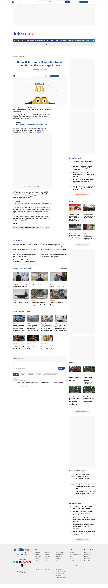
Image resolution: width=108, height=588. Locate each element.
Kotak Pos (72, 558)
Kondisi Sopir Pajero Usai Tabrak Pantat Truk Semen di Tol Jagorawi (83, 181)
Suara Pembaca (39, 44)
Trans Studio (59, 565)
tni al (47, 227)
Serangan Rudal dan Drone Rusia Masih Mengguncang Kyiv (74, 235)
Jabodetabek (30, 40)
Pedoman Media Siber (75, 554)
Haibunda (86, 556)
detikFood (46, 554)
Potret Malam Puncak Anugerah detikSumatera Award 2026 (88, 237)
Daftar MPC (84, 2)
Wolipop (46, 558)
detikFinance (38, 556)
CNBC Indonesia (88, 554)
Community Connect (61, 577)
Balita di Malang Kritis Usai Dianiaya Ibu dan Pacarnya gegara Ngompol (84, 174)
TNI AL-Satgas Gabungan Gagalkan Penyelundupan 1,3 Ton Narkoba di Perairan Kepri (25, 261)
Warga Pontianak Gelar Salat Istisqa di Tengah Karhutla (89, 216)
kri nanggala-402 (18, 227)
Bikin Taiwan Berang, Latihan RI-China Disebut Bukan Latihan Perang (54, 250)
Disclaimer (72, 567)
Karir (71, 556)
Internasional (39, 40)
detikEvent (58, 558)
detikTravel (47, 552)
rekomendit (59, 575)
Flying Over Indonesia (61, 571)
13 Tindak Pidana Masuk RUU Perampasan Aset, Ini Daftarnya (83, 162)
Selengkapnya (62, 268)
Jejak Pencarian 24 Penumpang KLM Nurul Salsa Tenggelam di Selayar (24, 255)
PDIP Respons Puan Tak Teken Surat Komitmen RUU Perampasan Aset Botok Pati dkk (85, 485)
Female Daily (87, 560)
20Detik (46, 563)
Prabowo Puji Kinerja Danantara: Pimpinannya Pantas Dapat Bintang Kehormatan (83, 477)
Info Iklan (72, 563)
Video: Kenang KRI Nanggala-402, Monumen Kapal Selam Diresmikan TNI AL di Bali (25, 245)
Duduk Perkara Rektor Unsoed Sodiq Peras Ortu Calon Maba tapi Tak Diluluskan (85, 493)
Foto (83, 40)
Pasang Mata (59, 554)
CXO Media (87, 563)
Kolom (57, 40)
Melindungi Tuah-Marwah (66, 44)
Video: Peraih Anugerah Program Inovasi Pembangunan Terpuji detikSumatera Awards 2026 (74, 401)
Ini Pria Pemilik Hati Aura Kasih (38, 285)
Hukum (46, 40)
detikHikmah (47, 567)
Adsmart (16, 44)
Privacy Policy (73, 565)
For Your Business (60, 573)
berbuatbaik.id (59, 552)
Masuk (92, 2)
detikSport (37, 563)
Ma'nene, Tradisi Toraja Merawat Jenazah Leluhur (57, 285)
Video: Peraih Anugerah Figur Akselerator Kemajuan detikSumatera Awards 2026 (87, 379)
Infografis (78, 40)
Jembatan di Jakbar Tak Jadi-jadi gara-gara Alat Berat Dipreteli (58, 304)
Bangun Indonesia (80, 44)
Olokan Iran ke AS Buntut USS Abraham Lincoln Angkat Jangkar (21, 304)
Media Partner (73, 560)
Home (18, 40)
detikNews (15, 56)
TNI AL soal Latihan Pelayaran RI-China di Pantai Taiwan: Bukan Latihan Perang (52, 245)
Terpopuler (23, 44)
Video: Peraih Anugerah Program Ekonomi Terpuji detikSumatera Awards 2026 (88, 400)
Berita (23, 40)
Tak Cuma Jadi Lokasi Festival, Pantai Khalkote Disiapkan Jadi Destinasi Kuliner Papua (18, 328)
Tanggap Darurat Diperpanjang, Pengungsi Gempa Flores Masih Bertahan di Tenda (74, 217)
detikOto (37, 567)
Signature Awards (60, 560)
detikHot (37, 560)
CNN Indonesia (87, 552)
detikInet (37, 558)
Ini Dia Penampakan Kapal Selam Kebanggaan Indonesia (33, 203)
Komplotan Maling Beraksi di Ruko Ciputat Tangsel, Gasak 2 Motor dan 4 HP (84, 187)
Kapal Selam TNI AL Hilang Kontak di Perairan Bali (31, 124)
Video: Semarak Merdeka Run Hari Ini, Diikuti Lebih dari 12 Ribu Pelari (75, 378)
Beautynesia (87, 558)
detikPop (46, 569)
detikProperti (38, 569)
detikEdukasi (38, 554)
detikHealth (47, 556)
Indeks (93, 40)
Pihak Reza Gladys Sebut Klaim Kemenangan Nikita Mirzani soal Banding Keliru (61, 328)
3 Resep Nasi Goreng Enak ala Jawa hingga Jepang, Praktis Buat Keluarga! (47, 347)
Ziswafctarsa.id (59, 569)
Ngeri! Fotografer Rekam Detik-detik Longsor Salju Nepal (38, 304)
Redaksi (72, 552)
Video (88, 40)
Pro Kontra (71, 40)
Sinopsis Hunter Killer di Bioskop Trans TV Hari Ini (32, 346)
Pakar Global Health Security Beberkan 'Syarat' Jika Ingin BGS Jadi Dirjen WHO (47, 327)
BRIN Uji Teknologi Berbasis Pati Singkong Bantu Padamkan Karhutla (32, 327)
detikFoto (46, 565)
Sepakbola (37, 565)
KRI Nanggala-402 (38, 130)
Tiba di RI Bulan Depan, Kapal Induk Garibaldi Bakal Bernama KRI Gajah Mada (25, 250)
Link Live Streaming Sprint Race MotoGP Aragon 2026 (18, 346)
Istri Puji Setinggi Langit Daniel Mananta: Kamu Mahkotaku (21, 285)
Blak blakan (63, 40)
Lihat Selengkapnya (81, 194)
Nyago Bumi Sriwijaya (51, 44)
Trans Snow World (60, 563)
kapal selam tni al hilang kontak (34, 227)
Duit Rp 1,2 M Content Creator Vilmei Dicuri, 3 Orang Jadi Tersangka (83, 167)
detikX (52, 40)
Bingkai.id (58, 567)
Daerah (30, 44)
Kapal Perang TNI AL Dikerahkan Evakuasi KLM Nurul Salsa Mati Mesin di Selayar (54, 255)
